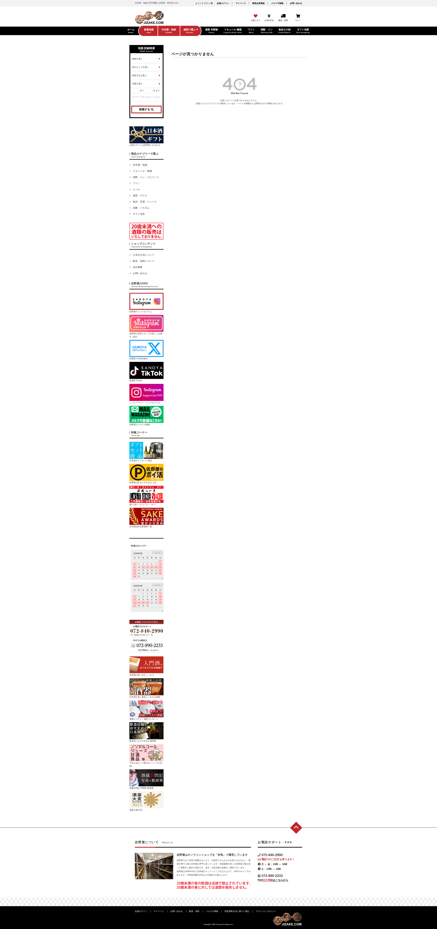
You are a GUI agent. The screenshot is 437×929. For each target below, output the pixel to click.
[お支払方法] (269, 16)
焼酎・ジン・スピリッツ (146, 177)
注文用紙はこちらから (148, 650)
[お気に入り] (255, 16)
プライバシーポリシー (266, 911)
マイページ (241, 3)
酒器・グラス (140, 195)
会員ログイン (223, 3)
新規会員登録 (258, 3)
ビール (136, 189)
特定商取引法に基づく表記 (237, 911)
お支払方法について (143, 254)
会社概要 (137, 267)
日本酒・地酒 (140, 164)
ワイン (136, 183)
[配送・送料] (283, 16)
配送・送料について (143, 261)
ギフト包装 (139, 214)
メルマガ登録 (277, 3)
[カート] (298, 16)
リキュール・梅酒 (142, 171)
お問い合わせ (296, 3)
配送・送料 (194, 911)
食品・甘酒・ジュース (145, 201)
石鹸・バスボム (141, 207)
